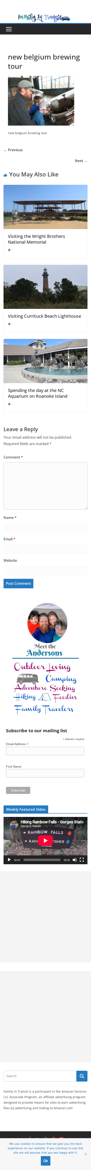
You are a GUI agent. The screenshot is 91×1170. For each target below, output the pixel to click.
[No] (85, 1154)
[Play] (9, 860)
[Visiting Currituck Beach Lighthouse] (45, 268)
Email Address (17, 744)
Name (10, 517)
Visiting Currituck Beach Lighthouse (44, 316)
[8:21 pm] (9, 324)
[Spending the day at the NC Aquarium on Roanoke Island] (45, 342)
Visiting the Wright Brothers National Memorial (36, 239)
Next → (81, 160)
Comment (13, 457)
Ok (45, 1161)
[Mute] (74, 860)
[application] (45, 840)
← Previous (13, 149)
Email (9, 539)
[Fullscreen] (82, 860)
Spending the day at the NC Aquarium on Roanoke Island (37, 393)
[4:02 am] (9, 250)
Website (10, 560)
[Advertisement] (45, 916)
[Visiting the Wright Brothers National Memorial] (45, 187)
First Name (13, 766)
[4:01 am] (9, 404)
